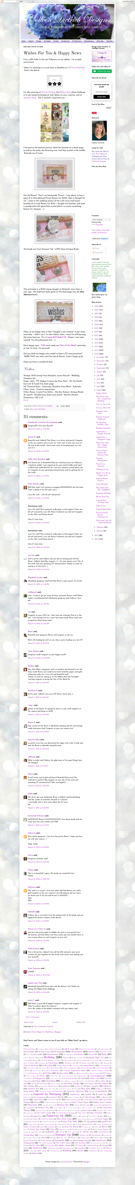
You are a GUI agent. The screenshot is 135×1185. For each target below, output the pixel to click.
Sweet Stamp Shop (31, 1140)
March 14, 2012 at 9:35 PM (38, 960)
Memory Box (63, 1105)
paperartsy (37, 1116)
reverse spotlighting (103, 1124)
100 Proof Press (29, 1049)
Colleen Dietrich (63, 1065)
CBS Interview (68, 1060)
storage (53, 1138)
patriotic (75, 1116)
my (81, 1108)
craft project (31, 1068)
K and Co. (101, 1094)
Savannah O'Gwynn (36, 816)
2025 (96, 310)
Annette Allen (34, 740)
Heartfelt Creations (65, 1089)
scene (42, 1127)
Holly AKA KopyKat (36, 459)
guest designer (93, 1086)
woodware (93, 1151)
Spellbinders (50, 1132)
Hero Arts (85, 1089)
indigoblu (91, 1091)
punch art (106, 1122)
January (100, 531)
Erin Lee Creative (55, 1078)
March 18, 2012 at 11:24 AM (38, 992)
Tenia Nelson (33, 651)
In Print (55, 41)
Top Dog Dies (49, 1145)
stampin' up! (84, 1135)
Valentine (37, 1148)
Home (23, 41)
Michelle (31, 912)
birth (39, 1058)
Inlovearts (27, 1094)
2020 (96, 325)
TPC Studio (79, 1145)
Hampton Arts (33, 1089)
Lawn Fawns (51, 1100)
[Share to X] (65, 406)
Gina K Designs (55, 1084)
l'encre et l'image (73, 1097)
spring (62, 1132)
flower (62, 1081)
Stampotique (96, 1135)
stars (27, 1138)
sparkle (26, 1132)
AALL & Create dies (86, 1049)
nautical (52, 1110)
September (101, 368)
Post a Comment (32, 1017)
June (99, 379)
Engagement (40, 1078)
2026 (96, 306)
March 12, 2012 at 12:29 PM (39, 879)
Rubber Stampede (30, 1127)
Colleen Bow (47, 1065)
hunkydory (59, 1091)
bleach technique (77, 1058)
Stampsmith (107, 1135)
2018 (96, 332)
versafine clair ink (96, 1148)
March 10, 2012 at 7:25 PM (38, 604)
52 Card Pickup (48, 92)
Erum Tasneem (34, 968)
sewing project (86, 1127)
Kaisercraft (27, 1097)
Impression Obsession (75, 1091)
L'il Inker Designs (89, 1097)
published (93, 1122)
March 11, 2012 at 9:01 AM (38, 697)
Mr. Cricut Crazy (71, 1108)
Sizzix (52, 1129)
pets (101, 1116)
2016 (96, 339)
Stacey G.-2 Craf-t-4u (37, 929)
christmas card (70, 1063)
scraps (59, 1127)
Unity (26, 1148)
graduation (65, 1086)
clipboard (106, 1063)
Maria (30, 774)
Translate (99, 225)
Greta (30, 855)
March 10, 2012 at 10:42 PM (39, 658)
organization (30, 1113)
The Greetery (80, 1143)
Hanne (31, 870)
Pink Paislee (33, 1119)
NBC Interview (62, 1110)
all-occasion (34, 409)
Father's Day (95, 1078)
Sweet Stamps (46, 1140)
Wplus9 (35, 1153)
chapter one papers (92, 1060)
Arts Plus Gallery (98, 154)
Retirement (88, 1124)
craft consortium (105, 1065)
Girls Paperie (89, 1084)
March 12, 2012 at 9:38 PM (38, 921)
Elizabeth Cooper (35, 578)
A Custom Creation (54, 1049)
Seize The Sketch (71, 1127)
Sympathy (59, 1140)
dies (75, 1073)
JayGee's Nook (30, 98)
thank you (101, 1140)
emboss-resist (81, 1076)
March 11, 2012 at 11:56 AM (38, 749)
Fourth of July (83, 1081)
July (98, 375)
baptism (26, 1058)
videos (32, 1151)
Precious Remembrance (50, 1122)
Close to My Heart (31, 1065)
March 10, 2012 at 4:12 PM (38, 451)
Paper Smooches (96, 1113)
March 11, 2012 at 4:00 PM (38, 786)
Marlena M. (33, 691)
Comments (98, 253)
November (101, 361)
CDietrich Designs (99, 161)
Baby (104, 1054)
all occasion (59, 1052)
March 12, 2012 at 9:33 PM (38, 904)
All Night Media (44, 1052)
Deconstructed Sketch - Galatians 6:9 (102, 515)
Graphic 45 (79, 1086)
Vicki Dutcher (33, 484)
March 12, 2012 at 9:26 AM (38, 862)
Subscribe (101, 97)
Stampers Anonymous (45, 1135)
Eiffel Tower (101, 506)
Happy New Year (49, 1089)
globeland (41, 1086)
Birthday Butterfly (103, 428)
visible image (41, 1151)
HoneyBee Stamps (45, 1091)
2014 (96, 347)
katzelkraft (53, 1097)
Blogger (86, 1162)
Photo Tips (100, 41)
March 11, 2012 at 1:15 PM (38, 766)
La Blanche (104, 1097)
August (100, 372)
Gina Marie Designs (71, 1084)
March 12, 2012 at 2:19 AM (38, 847)
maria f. (31, 1000)
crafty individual (86, 1068)
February (100, 527)
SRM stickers (72, 1132)
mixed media (97, 1105)
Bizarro (65, 1058)
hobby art (100, 1089)
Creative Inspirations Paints (74, 1071)
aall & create (69, 1049)
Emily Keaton (33, 949)
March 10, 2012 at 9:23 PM (38, 624)
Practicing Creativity (31, 1122)
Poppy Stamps (81, 1119)
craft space (42, 1068)
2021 (96, 321)
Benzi (30, 632)
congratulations (89, 1065)
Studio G (74, 1138)
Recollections (68, 1124)
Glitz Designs (29, 1086)
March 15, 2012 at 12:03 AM (39, 975)
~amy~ (30, 705)
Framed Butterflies (103, 509)
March (99, 390)
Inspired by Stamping (47, 1094)
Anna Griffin (37, 1054)
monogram (30, 1108)
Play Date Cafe (64, 1119)
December (101, 357)
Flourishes (50, 1081)
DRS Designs (106, 1073)
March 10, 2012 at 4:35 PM (38, 523)
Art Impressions (68, 1054)
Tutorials (109, 41)
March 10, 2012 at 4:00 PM (39, 429)
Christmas (53, 1063)
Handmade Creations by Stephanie (43, 422)
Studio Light (85, 1138)
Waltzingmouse (54, 1151)
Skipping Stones (64, 1129)
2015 (96, 343)
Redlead (78, 1124)
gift (32, 1084)
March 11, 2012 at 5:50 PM (38, 808)
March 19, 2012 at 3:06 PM (38, 1012)
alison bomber (29, 1052)
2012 (96, 354)
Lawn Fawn (38, 1100)
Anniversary (52, 1054)
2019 (96, 328)
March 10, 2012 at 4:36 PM (38, 570)
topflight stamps (63, 1145)
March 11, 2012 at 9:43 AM (38, 732)
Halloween (107, 1086)
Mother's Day (43, 1108)
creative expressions (51, 1070)
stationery (35, 1138)
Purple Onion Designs (47, 1124)
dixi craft (82, 1073)
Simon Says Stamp (37, 1129)
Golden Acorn (53, 1086)
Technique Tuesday (83, 1140)
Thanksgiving (29, 1143)
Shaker (96, 1127)
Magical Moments (50, 1102)
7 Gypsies (41, 1049)
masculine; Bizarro (48, 1105)
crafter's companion (69, 1068)
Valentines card (68, 1148)
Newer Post (28, 1022)
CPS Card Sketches (76, 68)
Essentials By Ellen (71, 1078)
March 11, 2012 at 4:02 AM (38, 683)
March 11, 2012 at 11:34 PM (38, 825)
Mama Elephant (64, 1102)
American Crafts (105, 1052)
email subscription (67, 1076)
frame (92, 1081)
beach (33, 1058)
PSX (84, 1122)
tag (71, 1140)
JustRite (88, 1094)
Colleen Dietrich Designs (27, 6)
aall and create (103, 1049)
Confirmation (76, 1065)
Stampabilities (103, 1132)
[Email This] (61, 406)
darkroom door (36, 1073)
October (100, 364)
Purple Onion (32, 1124)
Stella (30, 794)
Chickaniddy (105, 1060)
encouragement (97, 1076)
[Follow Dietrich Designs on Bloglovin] (100, 239)
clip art (97, 1063)
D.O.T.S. (26, 1073)
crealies (26, 1070)
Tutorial (105, 1145)
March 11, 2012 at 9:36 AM (38, 715)
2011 (96, 535)
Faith (83, 1078)
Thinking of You (102, 470)
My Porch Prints (41, 1110)
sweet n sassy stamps (101, 1138)
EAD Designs (31, 1076)
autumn (80, 1054)
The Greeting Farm (96, 1143)
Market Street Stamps (102, 1102)
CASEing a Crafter (53, 1060)
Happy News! (101, 393)
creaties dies (37, 1070)
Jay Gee (31, 555)
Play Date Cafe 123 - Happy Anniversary (102, 445)
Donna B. (32, 437)
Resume (38, 41)
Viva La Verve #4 (103, 404)
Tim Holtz (36, 1145)
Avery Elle (93, 1054)
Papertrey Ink (55, 1115)
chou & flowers (29, 1063)
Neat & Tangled (75, 1110)
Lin (29, 612)
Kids (62, 1097)
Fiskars (38, 1081)
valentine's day (53, 1148)
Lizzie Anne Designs (91, 1100)
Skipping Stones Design (79, 1129)
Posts (96, 248)
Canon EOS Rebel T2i (56, 337)
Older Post (81, 1022)
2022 (96, 317)
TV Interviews (76, 41)
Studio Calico (63, 1138)
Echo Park (54, 1076)
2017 (96, 336)
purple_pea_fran (35, 983)
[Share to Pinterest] (69, 406)
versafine (81, 1148)
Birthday (42, 409)
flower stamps (71, 1081)
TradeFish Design (92, 1145)
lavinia (26, 1100)
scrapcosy (50, 1127)
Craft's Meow (54, 1068)
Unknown (31, 833)
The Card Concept (45, 1143)
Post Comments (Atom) (43, 1027)
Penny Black (93, 1116)
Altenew (91, 1052)
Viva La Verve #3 (103, 408)
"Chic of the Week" (67, 345)
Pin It (26, 400)
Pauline (31, 666)
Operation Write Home (104, 1110)
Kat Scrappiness (39, 1097)
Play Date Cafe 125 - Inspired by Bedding (103, 399)
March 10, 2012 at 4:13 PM (38, 476)
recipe (59, 1124)
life (60, 1100)
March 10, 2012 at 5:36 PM (38, 584)
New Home (87, 1110)
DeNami (48, 1073)
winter (80, 1151)
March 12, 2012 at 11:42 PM (38, 941)
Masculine (32, 1105)
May (99, 383)
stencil (43, 1138)
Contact (30, 41)
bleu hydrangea (89, 41)
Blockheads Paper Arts (95, 1058)
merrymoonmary (66, 1162)
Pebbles (83, 1116)
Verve (108, 1148)
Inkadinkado (102, 1091)
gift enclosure (42, 1084)
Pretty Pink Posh (69, 1122)
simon (25, 1129)
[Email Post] (57, 406)
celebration (79, 1060)
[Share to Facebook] (67, 406)
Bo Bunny (33, 1060)
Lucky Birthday (102, 484)
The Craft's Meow (63, 1143)
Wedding (67, 1151)
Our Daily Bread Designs (65, 1113)
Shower (104, 1127)
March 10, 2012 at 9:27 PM (38, 643)
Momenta (107, 1105)
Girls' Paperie (103, 1084)
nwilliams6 (32, 592)
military (77, 1105)
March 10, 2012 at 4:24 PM (38, 498)
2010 (96, 539)
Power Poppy (102, 1119)
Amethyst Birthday (103, 493)
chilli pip (31, 757)
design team (62, 1073)
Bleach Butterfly (102, 497)
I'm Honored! (65, 41)
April (99, 386)
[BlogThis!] (63, 406)
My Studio (47, 41)
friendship (101, 1081)
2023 (96, 314)
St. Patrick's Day (86, 1132)
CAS (42, 1060)
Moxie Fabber (58, 1108)
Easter (42, 1076)
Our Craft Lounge (44, 1113)
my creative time (90, 1108)
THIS (43, 345)
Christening (41, 1063)
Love (36, 1102)
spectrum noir (36, 1132)
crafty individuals (102, 1068)
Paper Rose (82, 1113)
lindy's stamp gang (73, 1100)
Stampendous (29, 1135)
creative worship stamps (100, 1070)
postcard (92, 1119)
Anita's (28, 1054)
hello (75, 1089)
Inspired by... (75, 1094)
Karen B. (31, 722)
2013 (96, 350)
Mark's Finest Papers (80, 1102)
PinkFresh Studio (47, 1119)
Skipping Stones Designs (100, 1129)
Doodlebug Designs (93, 1073)
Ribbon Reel (64, 92)
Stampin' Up (63, 1134)
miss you (85, 1105)
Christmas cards (85, 1063)
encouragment (28, 1078)
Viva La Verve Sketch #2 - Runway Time (102, 453)
